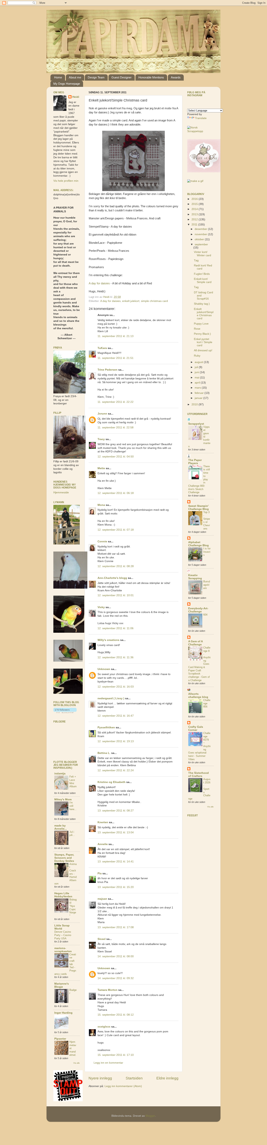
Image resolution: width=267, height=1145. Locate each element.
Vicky (101, 607)
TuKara (102, 348)
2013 (195, 214)
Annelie (103, 844)
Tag (196, 260)
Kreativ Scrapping (195, 577)
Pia (100, 873)
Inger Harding (63, 1012)
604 (205, 614)
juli (197, 367)
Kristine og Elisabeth (111, 782)
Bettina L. (104, 753)
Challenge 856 (206, 703)
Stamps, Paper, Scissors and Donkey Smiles (64, 857)
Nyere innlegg (100, 1078)
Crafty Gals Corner (195, 728)
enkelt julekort (130, 301)
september (201, 244)
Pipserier (60, 1038)
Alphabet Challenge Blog (198, 544)
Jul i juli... (72, 833)
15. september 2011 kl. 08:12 (116, 1014)
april (198, 382)
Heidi (75, 96)
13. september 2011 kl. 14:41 (116, 861)
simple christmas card (154, 301)
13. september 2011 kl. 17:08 (116, 927)
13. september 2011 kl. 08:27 (116, 810)
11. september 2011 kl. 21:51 (116, 358)
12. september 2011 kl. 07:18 (116, 529)
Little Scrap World (62, 927)
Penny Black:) (202, 333)
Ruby (197, 355)
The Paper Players (195, 462)
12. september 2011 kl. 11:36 (116, 657)
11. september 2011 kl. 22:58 (116, 427)
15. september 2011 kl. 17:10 (116, 1054)
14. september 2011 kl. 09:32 (116, 978)
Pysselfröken (106, 727)
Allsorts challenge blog (198, 695)
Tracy (101, 439)
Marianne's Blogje (61, 985)
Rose (197, 328)
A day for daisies (99, 283)
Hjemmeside (61, 492)
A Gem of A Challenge (195, 643)
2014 (195, 209)
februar (199, 392)
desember (201, 229)
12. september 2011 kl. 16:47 (116, 715)
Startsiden (134, 1078)
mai (197, 377)
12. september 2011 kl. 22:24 (116, 770)
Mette (101, 468)
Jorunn (102, 413)
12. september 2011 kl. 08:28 (116, 566)
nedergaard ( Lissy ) (111, 698)
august (199, 362)
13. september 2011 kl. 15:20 (116, 887)
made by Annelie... (60, 827)
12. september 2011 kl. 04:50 (116, 456)
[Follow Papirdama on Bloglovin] (65, 712)
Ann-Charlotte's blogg (112, 578)
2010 (195, 404)
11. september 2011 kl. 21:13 (116, 336)
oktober (200, 239)
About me (75, 77)
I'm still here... (73, 805)
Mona (101, 505)
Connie (102, 541)
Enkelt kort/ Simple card (202, 281)
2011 (195, 224)
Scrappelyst (196, 423)
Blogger (150, 1115)
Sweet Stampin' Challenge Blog (198, 507)
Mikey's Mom (63, 799)
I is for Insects (207, 551)
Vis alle (76, 1063)
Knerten (103, 822)
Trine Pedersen (107, 369)
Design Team (96, 77)
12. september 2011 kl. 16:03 (116, 686)
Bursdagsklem (206, 584)
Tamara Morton (107, 989)
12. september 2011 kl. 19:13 (116, 741)
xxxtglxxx (104, 1026)
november (201, 234)
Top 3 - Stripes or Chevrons (206, 520)
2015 (195, 204)
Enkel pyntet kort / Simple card (203, 342)
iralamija (59, 773)
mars (198, 387)
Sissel (102, 939)
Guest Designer (121, 77)
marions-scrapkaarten (63, 950)
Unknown (104, 669)
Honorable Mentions (151, 77)
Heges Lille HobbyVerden (63, 895)
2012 (195, 219)
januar (199, 398)
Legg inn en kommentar (108, 1062)
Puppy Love (201, 323)
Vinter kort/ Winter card (202, 254)
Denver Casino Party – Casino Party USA (62, 935)
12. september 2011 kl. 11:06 (116, 628)
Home (58, 77)
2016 (195, 199)
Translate (201, 118)
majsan (102, 898)
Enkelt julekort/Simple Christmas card (203, 314)
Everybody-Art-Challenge (198, 610)
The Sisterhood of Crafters (198, 774)
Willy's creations (108, 640)
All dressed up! (203, 350)
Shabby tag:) (202, 303)
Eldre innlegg (167, 1078)
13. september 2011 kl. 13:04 (116, 832)
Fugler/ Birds (202, 273)
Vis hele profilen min (65, 180)
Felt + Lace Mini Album (73, 781)
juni (197, 372)
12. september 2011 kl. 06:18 (116, 493)
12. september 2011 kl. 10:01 (116, 595)
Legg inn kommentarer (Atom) (123, 1086)
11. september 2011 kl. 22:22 (116, 401)
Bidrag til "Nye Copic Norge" (73, 907)
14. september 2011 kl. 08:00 (116, 956)
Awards (176, 77)
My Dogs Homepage (66, 83)
